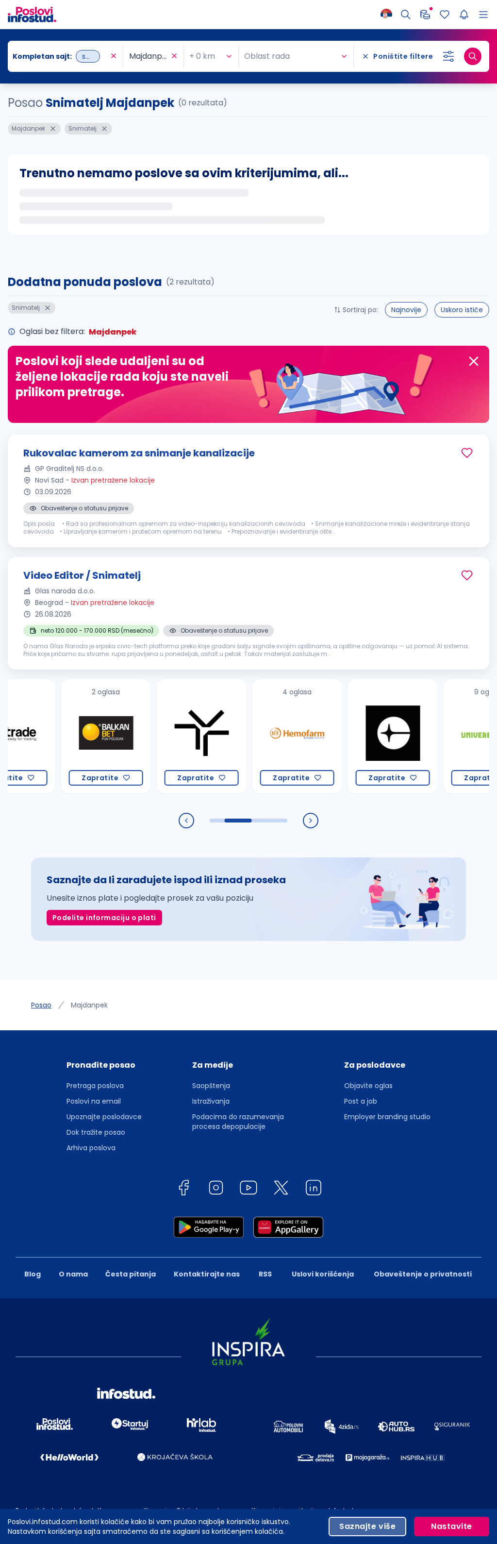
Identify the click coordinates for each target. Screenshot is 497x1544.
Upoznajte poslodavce (104, 1117)
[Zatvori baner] (473, 361)
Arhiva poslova (91, 1148)
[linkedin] (313, 1189)
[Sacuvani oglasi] (444, 14)
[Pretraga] (405, 14)
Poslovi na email (93, 1101)
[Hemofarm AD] (271, 736)
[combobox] (60, 56)
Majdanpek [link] (89, 1005)
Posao (41, 1005)
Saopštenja (211, 1086)
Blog (32, 1274)
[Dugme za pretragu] (472, 56)
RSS (265, 1274)
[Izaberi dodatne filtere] (448, 56)
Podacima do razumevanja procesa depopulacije (238, 1121)
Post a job (360, 1101)
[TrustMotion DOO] (175, 736)
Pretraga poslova (95, 1086)
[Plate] (425, 14)
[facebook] (183, 1189)
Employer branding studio (387, 1117)
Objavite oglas (368, 1086)
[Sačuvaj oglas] (467, 453)
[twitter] (281, 1189)
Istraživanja (211, 1101)
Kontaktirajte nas (207, 1274)
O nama (73, 1274)
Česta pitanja (130, 1274)
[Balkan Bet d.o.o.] (80, 736)
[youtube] (248, 1189)
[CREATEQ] (367, 736)
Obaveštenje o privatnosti (423, 1274)
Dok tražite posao (95, 1132)
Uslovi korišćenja (323, 1274)
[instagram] (216, 1189)
